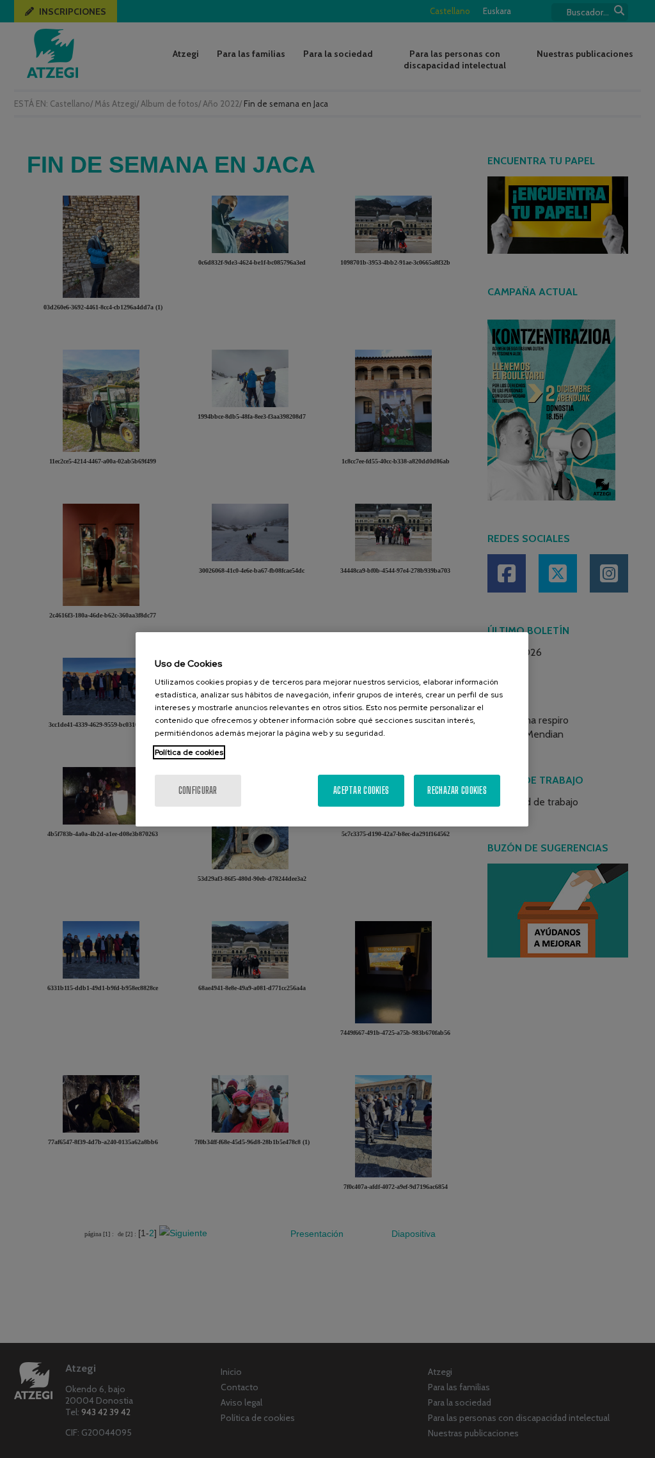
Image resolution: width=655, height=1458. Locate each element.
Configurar (197, 790)
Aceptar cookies (361, 790)
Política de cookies (189, 752)
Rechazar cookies (456, 790)
